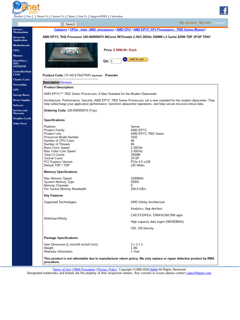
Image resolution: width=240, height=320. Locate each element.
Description (51, 82)
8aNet (153, 269)
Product (18, 16)
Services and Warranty (20, 112)
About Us (42, 16)
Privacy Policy (107, 269)
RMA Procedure (84, 269)
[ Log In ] (219, 22)
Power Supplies (21, 100)
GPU (16, 89)
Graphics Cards (22, 118)
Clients (71, 16)
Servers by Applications (20, 38)
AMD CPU (123, 29)
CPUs (16, 50)
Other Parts (20, 123)
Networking (19, 84)
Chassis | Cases (21, 79)
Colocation (116, 16)
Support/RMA (98, 16)
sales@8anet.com (199, 273)
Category (60, 29)
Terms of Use (62, 269)
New (28, 16)
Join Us (82, 16)
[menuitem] (51, 82)
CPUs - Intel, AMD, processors (92, 29)
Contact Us (57, 16)
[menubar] (58, 82)
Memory (18, 55)
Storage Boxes (21, 94)
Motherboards (21, 45)
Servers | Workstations (20, 30)
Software (18, 105)
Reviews (66, 82)
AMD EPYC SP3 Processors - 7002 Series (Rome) (168, 29)
